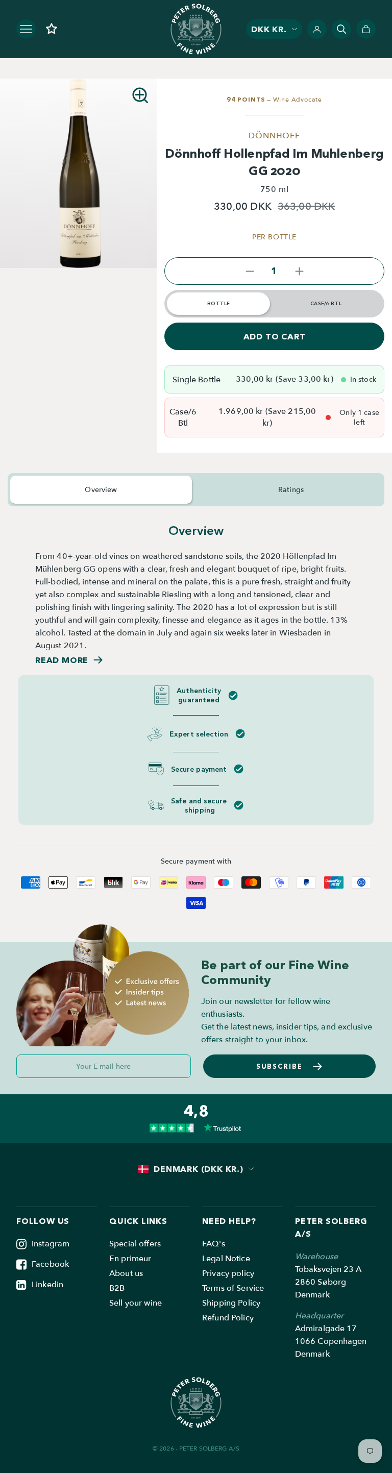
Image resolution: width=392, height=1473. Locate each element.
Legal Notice (226, 1258)
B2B (117, 1288)
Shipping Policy (231, 1303)
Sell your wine (135, 1303)
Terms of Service (233, 1288)
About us (126, 1273)
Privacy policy (228, 1273)
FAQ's (213, 1243)
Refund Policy (228, 1317)
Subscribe (279, 1066)
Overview (101, 490)
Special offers (135, 1243)
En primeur (130, 1258)
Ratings (291, 490)
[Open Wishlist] (51, 29)
